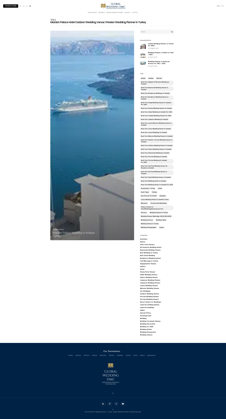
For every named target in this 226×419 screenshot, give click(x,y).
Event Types (145, 192)
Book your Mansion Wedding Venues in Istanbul (157, 136)
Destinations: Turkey (148, 188)
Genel (142, 269)
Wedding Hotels (146, 329)
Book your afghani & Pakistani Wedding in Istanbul (155, 83)
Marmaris (144, 203)
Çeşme (161, 227)
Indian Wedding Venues (148, 275)
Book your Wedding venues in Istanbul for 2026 (157, 184)
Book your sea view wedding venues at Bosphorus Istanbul (154, 167)
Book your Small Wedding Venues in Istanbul (156, 177)
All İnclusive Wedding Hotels (150, 247)
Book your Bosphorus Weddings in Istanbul (155, 93)
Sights (142, 310)
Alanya (142, 355)
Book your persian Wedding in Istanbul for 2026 (154, 161)
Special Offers (145, 313)
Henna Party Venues (147, 272)
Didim (160, 188)
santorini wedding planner (150, 305)
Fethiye (154, 192)
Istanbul (78, 355)
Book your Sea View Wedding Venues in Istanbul (154, 172)
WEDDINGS (101, 13)
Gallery (142, 266)
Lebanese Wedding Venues (150, 283)
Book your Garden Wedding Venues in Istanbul (156, 108)
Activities (143, 239)
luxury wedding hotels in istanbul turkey (155, 199)
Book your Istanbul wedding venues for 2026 (156, 115)
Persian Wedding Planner (149, 296)
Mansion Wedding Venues (149, 288)
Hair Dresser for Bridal (149, 196)
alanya (143, 78)
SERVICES (127, 13)
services (144, 212)
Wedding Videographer (148, 227)
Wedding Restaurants (148, 332)
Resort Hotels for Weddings (150, 302)
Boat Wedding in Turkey (149, 253)
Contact (135, 13)
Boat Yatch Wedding (147, 255)
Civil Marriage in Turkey (149, 261)
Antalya (150, 78)
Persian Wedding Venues (149, 299)
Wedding (143, 318)
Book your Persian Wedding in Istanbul (154, 156)
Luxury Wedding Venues (149, 285)
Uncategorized (145, 316)
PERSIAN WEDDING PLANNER (114, 13)
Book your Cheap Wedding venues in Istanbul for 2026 (156, 103)
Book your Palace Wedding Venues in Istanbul (156, 149)
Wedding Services (147, 220)
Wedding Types (161, 220)
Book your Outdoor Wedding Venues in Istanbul (157, 145)
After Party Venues (147, 244)
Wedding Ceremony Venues (150, 321)
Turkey (70, 355)
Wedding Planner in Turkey (159, 212)
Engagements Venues (148, 264)
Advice (142, 242)
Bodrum (159, 78)
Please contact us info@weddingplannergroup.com (152, 208)
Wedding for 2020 (146, 326)
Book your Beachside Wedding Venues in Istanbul (154, 88)
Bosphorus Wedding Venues (150, 258)
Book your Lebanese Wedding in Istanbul (154, 119)
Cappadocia (151, 355)
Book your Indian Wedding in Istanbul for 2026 (156, 112)
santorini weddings (147, 307)
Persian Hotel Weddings (159, 203)
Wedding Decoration (147, 324)
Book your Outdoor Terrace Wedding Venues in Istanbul (156, 141)
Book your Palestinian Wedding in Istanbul (155, 153)
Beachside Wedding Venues (150, 250)
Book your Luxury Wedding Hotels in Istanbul (156, 128)
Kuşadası (163, 196)
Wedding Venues (58, 229)
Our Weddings (145, 291)
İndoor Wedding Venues (149, 277)
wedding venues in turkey (150, 223)
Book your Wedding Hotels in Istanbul (153, 181)
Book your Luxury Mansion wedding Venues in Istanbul (156, 124)
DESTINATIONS (92, 13)
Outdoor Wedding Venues (149, 294)
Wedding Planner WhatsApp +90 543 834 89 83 (156, 216)
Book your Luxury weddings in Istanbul (154, 132)
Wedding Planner (10, 6)
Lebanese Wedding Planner (150, 280)
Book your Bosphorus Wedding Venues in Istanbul (154, 98)
